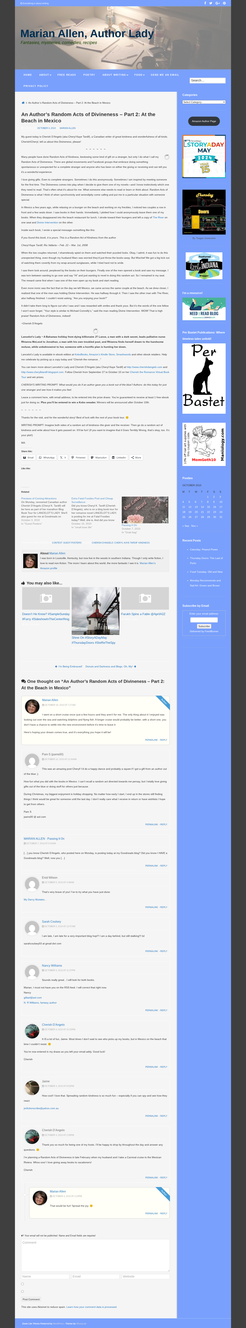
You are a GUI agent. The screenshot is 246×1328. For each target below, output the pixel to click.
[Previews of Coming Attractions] (46, 511)
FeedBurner (211, 631)
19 (190, 512)
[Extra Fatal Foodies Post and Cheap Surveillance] (96, 513)
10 (221, 501)
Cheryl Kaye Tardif (125, 543)
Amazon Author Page (204, 121)
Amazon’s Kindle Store (102, 354)
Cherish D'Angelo (102, 543)
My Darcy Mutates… (35, 899)
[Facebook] (205, 3)
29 (208, 517)
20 (196, 512)
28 (202, 517)
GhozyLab (81, 1323)
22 (208, 512)
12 (190, 506)
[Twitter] (210, 3)
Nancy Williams (52, 965)
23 (214, 512)
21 (202, 512)
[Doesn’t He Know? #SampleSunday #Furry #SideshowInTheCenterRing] (46, 608)
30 (214, 517)
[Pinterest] (224, 3)
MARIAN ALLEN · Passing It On (44, 838)
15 (208, 506)
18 (183, 512)
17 (221, 506)
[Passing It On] (145, 510)
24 (221, 512)
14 (202, 506)
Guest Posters (72, 543)
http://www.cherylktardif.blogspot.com (42, 372)
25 (183, 517)
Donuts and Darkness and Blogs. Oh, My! (109, 666)
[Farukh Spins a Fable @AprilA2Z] (145, 608)
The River (158, 217)
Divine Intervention (47, 222)
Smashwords (123, 354)
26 (190, 517)
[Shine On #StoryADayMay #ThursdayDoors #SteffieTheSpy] (95, 611)
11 (183, 506)
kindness (144, 543)
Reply (163, 740)
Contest (57, 543)
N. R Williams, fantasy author (40, 1002)
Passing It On (129, 525)
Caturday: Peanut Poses (204, 549)
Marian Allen (68, 128)
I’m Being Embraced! (70, 666)
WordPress (58, 1323)
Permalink (151, 740)
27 (196, 517)
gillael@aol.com (33, 997)
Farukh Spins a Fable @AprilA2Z (143, 614)
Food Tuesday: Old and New (206, 571)
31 (221, 517)
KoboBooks (81, 354)
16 (214, 506)
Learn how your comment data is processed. (91, 1306)
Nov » (194, 525)
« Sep (185, 525)
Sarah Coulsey (51, 921)
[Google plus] (218, 3)
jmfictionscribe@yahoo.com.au (41, 1108)
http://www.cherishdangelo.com (144, 367)
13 (196, 506)
